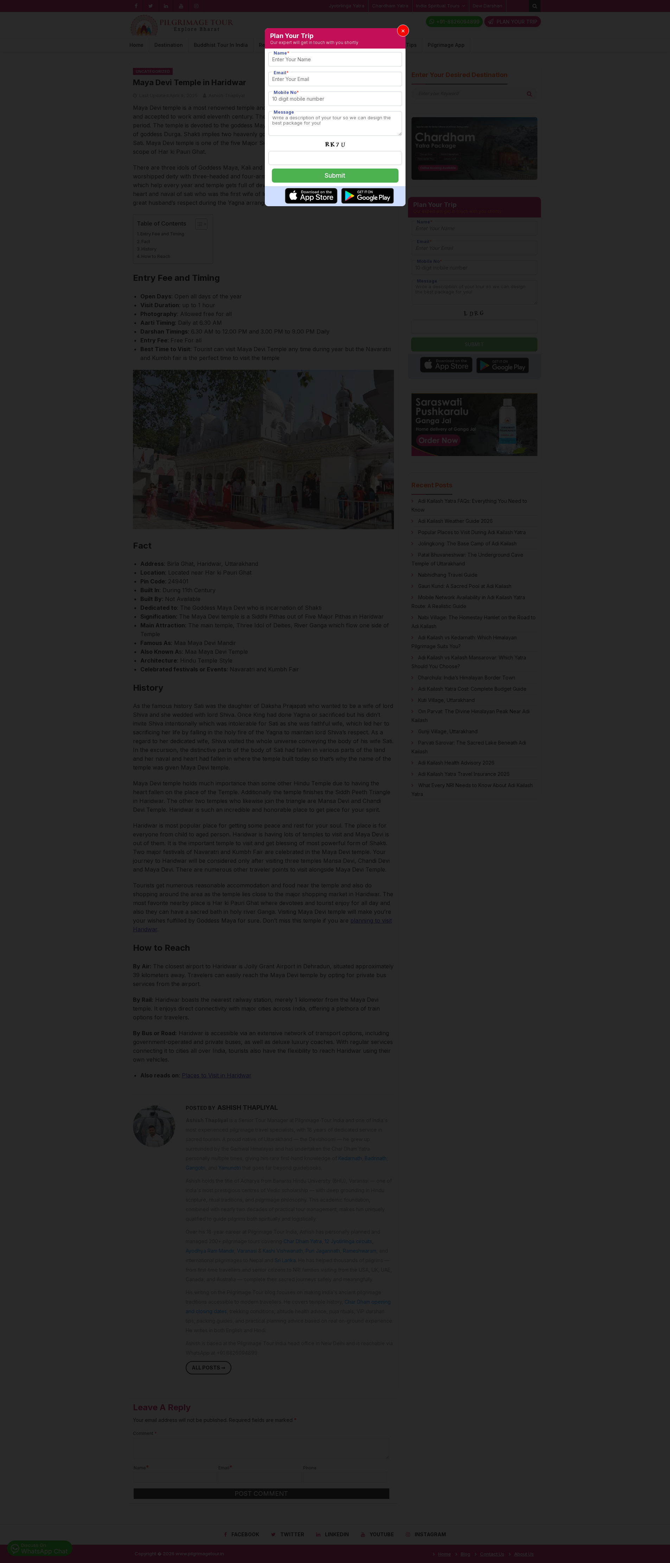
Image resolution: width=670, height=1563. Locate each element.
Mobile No (286, 92)
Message (284, 112)
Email (281, 72)
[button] (403, 31)
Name (281, 53)
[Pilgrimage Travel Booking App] (311, 201)
